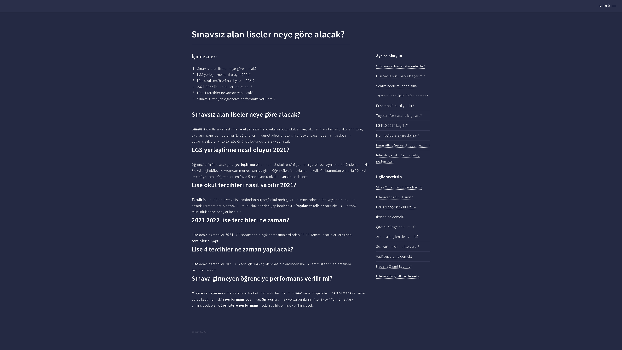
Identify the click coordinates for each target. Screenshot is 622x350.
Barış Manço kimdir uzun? (396, 207)
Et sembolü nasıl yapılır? (395, 105)
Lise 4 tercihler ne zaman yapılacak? (225, 92)
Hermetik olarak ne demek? (397, 135)
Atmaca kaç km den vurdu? (397, 236)
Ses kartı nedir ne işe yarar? (397, 246)
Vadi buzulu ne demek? (394, 256)
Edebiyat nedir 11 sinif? (394, 197)
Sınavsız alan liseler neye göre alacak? (226, 68)
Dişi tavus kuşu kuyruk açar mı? (400, 76)
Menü (605, 6)
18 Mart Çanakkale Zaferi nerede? (402, 95)
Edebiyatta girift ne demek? (397, 276)
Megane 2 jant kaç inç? (394, 266)
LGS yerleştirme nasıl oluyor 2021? (224, 74)
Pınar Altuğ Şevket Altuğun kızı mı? (403, 145)
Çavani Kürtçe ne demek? (396, 226)
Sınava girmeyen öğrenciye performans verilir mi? (236, 99)
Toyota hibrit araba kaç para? (399, 115)
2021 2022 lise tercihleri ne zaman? (224, 86)
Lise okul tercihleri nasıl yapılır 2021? (226, 80)
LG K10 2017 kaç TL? (392, 125)
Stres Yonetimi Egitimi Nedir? (399, 187)
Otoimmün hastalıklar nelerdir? (400, 66)
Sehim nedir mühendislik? (396, 86)
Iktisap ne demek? (390, 217)
